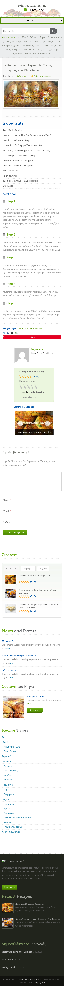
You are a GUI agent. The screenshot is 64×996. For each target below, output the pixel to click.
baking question (10, 670)
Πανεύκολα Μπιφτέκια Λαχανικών (34, 575)
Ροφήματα (16, 49)
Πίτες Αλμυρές (41, 45)
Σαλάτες (27, 49)
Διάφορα (34, 37)
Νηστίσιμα (17, 41)
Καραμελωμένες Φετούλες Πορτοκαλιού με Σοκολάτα (37, 919)
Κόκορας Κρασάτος (36, 696)
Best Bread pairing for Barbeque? (19, 655)
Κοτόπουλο (56, 37)
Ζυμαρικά (44, 37)
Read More (35, 710)
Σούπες (46, 49)
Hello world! (8, 641)
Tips (18, 37)
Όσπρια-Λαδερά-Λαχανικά (17, 817)
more (7, 648)
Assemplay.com (38, 983)
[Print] (16, 333)
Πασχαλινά (27, 45)
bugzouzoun (37, 349)
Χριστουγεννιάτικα (22, 53)
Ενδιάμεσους (21, 76)
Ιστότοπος (7, 522)
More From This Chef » (42, 353)
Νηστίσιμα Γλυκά (32, 41)
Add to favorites (42, 76)
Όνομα (7, 500)
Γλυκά (25, 37)
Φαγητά (55, 49)
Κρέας (7, 41)
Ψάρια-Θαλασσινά (42, 53)
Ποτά (7, 49)
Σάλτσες (37, 49)
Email (7, 511)
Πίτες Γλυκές (56, 45)
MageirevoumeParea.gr (29, 979)
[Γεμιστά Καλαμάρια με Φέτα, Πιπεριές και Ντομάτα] (4, 333)
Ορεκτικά (46, 41)
